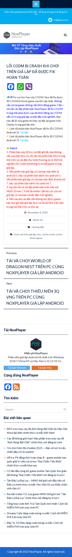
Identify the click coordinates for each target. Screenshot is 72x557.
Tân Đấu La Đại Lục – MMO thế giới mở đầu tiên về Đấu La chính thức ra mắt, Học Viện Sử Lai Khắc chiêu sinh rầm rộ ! (37, 484)
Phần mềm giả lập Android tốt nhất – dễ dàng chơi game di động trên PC (36, 13)
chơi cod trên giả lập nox (27, 234)
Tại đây (24, 132)
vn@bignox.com (60, 20)
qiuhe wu (38, 219)
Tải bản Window (17, 367)
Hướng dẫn (38, 227)
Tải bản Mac (45, 367)
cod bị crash (48, 234)
